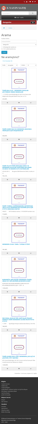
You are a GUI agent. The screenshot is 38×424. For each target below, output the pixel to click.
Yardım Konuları (5, 384)
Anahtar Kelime (5, 38)
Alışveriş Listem (5, 410)
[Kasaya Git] (35, 2)
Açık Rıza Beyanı (5, 393)
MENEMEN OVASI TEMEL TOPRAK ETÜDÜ (16, 244)
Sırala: (4, 65)
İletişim (3, 400)
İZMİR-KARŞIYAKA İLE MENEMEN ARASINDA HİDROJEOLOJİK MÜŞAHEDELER (17, 129)
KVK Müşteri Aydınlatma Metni (9, 391)
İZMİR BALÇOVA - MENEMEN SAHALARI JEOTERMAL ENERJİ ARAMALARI (15, 91)
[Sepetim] (32, 2)
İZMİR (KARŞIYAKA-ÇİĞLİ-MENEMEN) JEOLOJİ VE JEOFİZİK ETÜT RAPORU (18, 357)
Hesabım (3, 406)
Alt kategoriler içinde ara (9, 47)
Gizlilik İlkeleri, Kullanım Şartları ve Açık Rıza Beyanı (14, 389)
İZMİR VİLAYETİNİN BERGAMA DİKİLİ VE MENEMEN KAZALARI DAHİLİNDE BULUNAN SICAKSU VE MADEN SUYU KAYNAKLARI (16, 167)
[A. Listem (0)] (30, 2)
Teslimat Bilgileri (5, 387)
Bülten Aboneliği (5, 412)
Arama (10, 28)
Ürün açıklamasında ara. (9, 49)
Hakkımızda (4, 386)
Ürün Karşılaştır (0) (7, 61)
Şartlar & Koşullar (6, 395)
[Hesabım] (27, 2)
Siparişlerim (4, 408)
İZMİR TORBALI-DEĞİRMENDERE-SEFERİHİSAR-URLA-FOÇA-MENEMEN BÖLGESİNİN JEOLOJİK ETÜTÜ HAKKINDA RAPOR (17, 207)
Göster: (23, 65)
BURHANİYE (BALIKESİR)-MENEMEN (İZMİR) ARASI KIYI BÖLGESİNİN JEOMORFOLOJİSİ (17, 280)
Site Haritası (4, 401)
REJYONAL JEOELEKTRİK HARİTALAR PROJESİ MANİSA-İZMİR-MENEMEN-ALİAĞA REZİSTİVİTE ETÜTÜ (18, 319)
